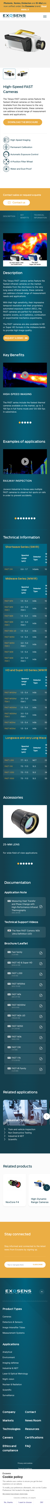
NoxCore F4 (12, 1202)
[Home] (14, 16)
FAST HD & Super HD (22, 962)
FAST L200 (17, 973)
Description (9, 216)
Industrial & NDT (16, 1136)
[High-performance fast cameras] (22, 74)
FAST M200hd (18, 1005)
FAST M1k (16, 994)
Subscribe (38, 1265)
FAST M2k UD (18, 1015)
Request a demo (13, 338)
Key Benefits (24, 216)
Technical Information (40, 216)
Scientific (12, 1139)
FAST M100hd (18, 983)
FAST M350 (17, 1026)
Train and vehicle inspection (21, 1129)
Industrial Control (17, 1120)
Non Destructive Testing (20, 1132)
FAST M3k (17, 1036)
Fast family (17, 952)
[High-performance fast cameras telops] (9, 74)
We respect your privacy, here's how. (15, 1494)
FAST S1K (16, 1047)
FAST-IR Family (19, 1068)
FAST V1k (16, 1057)
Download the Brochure (23, 122)
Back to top (41, 1291)
